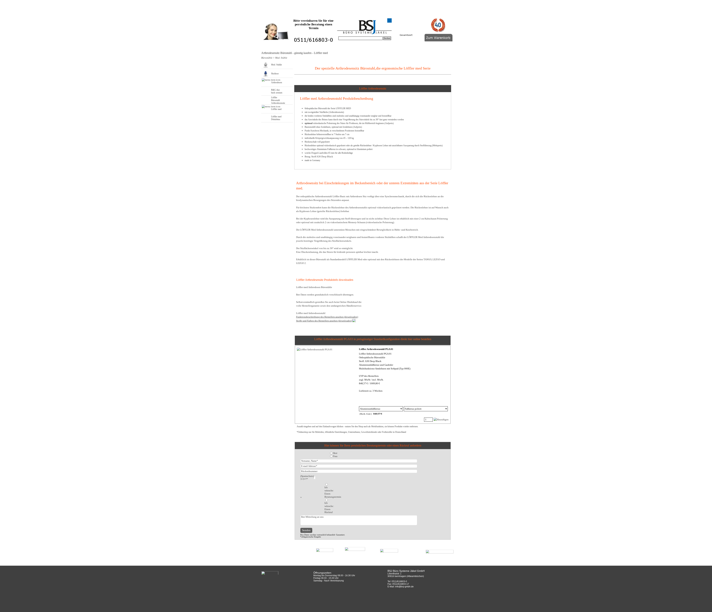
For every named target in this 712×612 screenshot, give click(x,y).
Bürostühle (318, 13)
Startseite (281, 13)
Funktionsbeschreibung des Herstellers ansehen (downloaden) (327, 316)
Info (356, 13)
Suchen (387, 38)
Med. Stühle (281, 57)
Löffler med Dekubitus (276, 118)
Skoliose (275, 73)
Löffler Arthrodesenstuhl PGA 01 (376, 349)
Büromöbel (393, 13)
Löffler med (276, 109)
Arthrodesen (276, 82)
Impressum (431, 13)
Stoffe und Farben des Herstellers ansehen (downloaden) (324, 320)
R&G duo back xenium (276, 91)
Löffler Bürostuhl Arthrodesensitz (278, 100)
